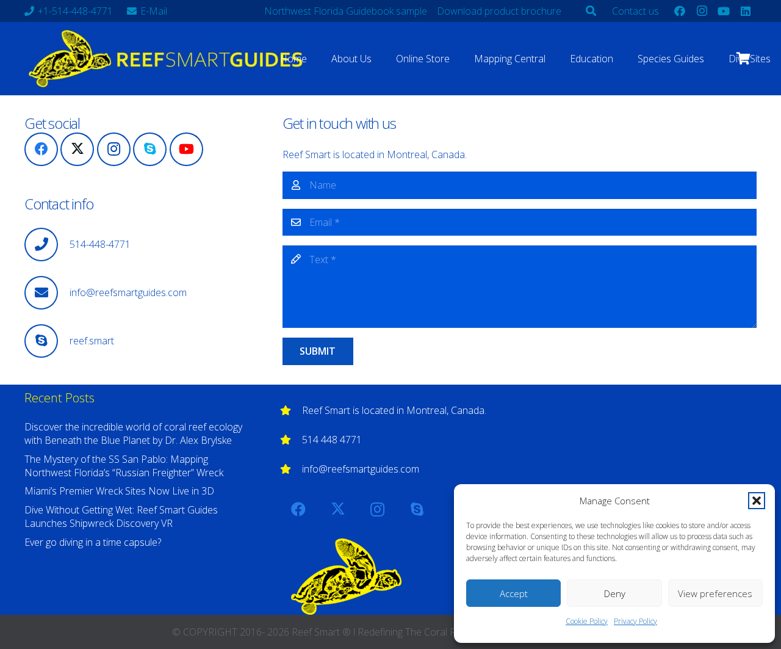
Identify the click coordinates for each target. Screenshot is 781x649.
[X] (77, 149)
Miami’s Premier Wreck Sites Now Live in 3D (119, 491)
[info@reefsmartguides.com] (47, 293)
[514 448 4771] (291, 439)
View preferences (715, 593)
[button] (756, 501)
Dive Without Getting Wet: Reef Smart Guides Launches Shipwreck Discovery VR (121, 516)
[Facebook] (680, 11)
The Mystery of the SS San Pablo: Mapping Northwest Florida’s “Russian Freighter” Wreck (123, 465)
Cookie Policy (587, 621)
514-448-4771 (100, 244)
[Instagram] (702, 11)
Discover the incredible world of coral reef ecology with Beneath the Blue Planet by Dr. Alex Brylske (133, 433)
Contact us (635, 11)
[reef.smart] (47, 341)
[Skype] (150, 149)
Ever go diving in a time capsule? (92, 542)
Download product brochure (499, 11)
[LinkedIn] (746, 11)
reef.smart (92, 340)
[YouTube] (724, 11)
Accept (514, 593)
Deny (614, 593)
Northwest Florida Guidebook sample (345, 11)
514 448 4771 (332, 439)
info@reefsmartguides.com (128, 292)
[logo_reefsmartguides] (168, 58)
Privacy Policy (635, 621)
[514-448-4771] (47, 244)
